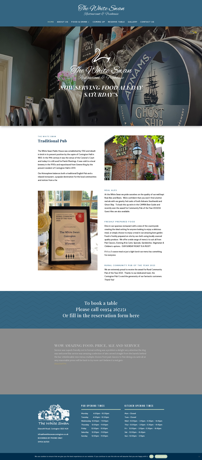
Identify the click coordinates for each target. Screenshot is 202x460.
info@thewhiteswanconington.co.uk (53, 434)
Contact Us (147, 22)
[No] (199, 456)
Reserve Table (116, 22)
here (134, 315)
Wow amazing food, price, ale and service (97, 343)
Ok (151, 456)
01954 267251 (43, 442)
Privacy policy (161, 456)
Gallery (132, 22)
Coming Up (99, 22)
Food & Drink (79, 22)
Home (51, 22)
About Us (62, 22)
